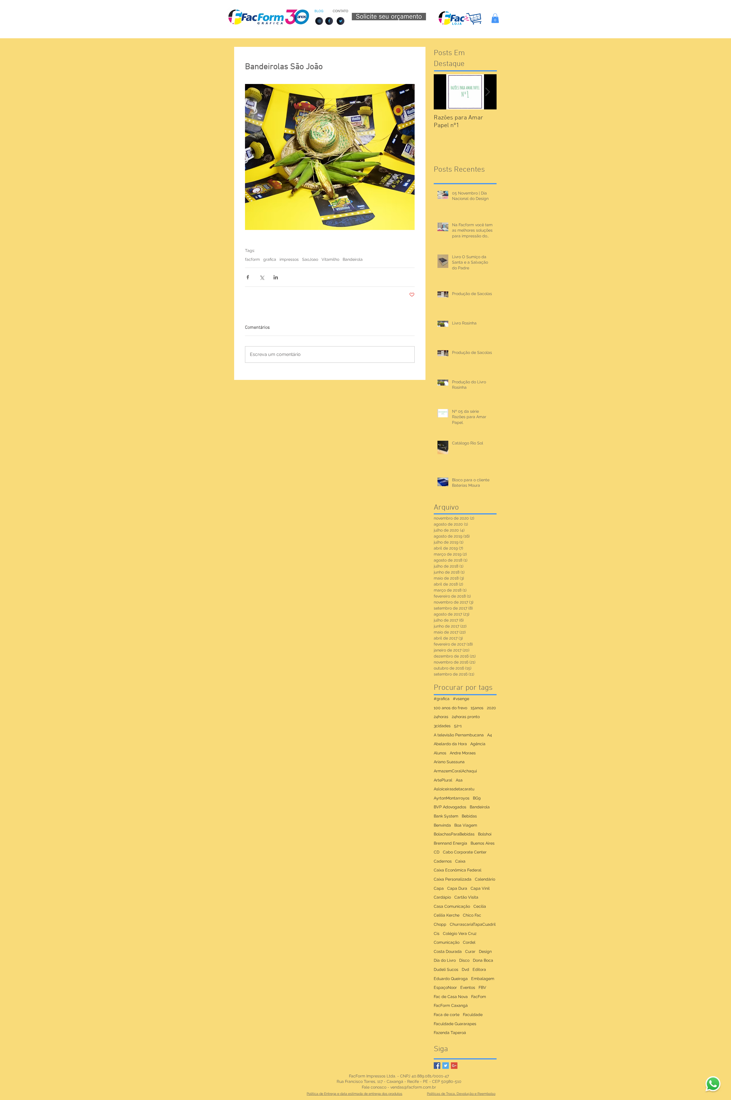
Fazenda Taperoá (450, 1032)
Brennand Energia (450, 843)
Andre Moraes (463, 753)
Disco (464, 960)
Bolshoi (484, 834)
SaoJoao (310, 259)
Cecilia (479, 906)
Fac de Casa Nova (451, 996)
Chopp (440, 924)
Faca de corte (446, 1014)
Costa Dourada (448, 951)
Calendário (485, 879)
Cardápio (442, 897)
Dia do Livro (445, 960)
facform (252, 259)
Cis (436, 933)
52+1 (458, 726)
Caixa (460, 861)
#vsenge (461, 698)
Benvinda (442, 825)
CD (436, 852)
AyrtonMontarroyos (451, 798)
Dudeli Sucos (446, 969)
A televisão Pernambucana (459, 735)
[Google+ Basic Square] (454, 1065)
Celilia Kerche (446, 915)
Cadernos (443, 861)
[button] (495, 18)
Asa (459, 780)
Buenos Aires (483, 843)
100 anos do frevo (450, 708)
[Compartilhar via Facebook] (247, 277)
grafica (269, 259)
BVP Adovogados (450, 807)
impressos (289, 259)
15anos (477, 708)
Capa (439, 888)
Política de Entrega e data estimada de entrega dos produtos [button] (354, 1094)
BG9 (477, 798)
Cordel (469, 942)
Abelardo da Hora (450, 744)
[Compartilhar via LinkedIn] (275, 277)
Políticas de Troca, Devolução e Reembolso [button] (461, 1094)
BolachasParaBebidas (454, 834)
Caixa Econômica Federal (457, 870)
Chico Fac (472, 915)
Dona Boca (483, 960)
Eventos (467, 987)
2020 (491, 708)
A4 (489, 735)
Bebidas (469, 816)
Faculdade (473, 1014)
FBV (482, 987)
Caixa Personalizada (452, 879)
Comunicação (446, 942)
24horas (441, 716)
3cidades (442, 726)
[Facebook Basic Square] (437, 1065)
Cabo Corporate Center (465, 852)
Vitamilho (330, 259)
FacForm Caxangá (451, 1005)
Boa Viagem (465, 825)
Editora (479, 969)
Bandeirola (353, 259)
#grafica (441, 698)
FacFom (478, 996)
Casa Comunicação (452, 906)
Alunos (440, 753)
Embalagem (482, 978)
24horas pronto (466, 716)
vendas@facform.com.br (413, 1087)
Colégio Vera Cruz (460, 933)
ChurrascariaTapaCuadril (473, 924)
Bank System (446, 816)
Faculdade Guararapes (455, 1023)
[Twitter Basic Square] (445, 1065)
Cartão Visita (466, 897)
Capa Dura (457, 888)
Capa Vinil (480, 888)
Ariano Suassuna (449, 762)
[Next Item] (487, 91)
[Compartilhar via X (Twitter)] (261, 277)
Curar (470, 951)
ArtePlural (443, 780)
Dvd (465, 969)
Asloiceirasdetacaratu (454, 789)
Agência (477, 744)
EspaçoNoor (445, 987)
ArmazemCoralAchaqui (455, 771)
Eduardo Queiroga (451, 978)
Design (485, 951)
